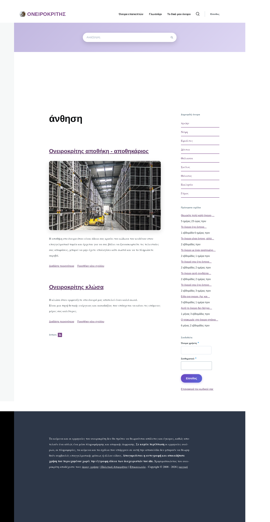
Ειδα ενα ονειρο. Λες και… (195, 296)
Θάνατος (186, 176)
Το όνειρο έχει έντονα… (194, 227)
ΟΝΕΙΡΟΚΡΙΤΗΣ (46, 14)
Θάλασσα (187, 158)
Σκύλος (185, 167)
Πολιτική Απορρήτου (114, 467)
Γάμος (185, 193)
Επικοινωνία (138, 467)
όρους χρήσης (90, 467)
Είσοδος (214, 14)
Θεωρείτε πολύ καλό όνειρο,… (197, 215)
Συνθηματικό (187, 358)
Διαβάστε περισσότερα (61, 266)
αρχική (183, 467)
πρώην (185, 123)
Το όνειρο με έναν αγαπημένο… (198, 250)
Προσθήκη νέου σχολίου (90, 266)
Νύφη (184, 132)
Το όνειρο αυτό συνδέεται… (196, 273)
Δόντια (185, 149)
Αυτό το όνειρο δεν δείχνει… (196, 308)
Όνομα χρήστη (189, 343)
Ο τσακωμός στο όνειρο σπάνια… (199, 319)
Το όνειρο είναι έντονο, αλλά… (197, 238)
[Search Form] (197, 14)
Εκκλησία (187, 184)
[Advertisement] (129, 75)
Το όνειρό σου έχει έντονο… (196, 285)
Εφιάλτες (187, 141)
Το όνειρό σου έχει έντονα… (196, 261)
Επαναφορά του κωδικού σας (197, 389)
